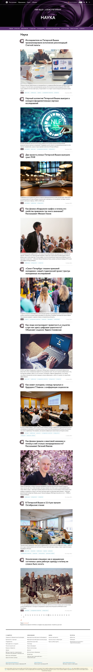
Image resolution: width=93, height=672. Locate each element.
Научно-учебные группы (54, 641)
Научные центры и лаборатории (55, 639)
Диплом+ (29, 650)
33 (32, 615)
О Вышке (34, 2)
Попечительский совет (10, 645)
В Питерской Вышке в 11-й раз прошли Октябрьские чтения (43, 503)
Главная (11, 28)
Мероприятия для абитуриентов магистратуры (37, 639)
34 (34, 615)
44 (57, 615)
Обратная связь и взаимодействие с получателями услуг (34, 657)
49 (68, 615)
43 (55, 615)
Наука (28, 2)
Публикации (72, 639)
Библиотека (72, 637)
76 (23, 617)
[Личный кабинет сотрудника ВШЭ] (87, 2)
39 (46, 615)
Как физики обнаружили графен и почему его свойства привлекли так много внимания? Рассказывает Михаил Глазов (45, 211)
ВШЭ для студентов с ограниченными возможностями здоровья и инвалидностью (15, 653)
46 (62, 615)
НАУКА (48, 17)
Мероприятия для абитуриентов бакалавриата (37, 637)
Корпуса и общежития (10, 648)
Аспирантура (30, 654)
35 (37, 615)
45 (59, 615)
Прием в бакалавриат (31, 645)
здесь (70, 668)
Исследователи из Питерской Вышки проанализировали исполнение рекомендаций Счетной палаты (46, 42)
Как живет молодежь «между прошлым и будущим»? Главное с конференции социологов (46, 386)
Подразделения (9, 641)
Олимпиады (29, 643)
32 (30, 615)
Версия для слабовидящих (11, 655)
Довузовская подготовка (32, 641)
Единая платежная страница (11, 657)
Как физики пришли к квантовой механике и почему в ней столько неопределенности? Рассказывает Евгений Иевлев (45, 443)
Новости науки (74, 28)
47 (64, 615)
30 (25, 615)
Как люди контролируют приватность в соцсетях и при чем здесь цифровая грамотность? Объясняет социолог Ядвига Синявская (47, 327)
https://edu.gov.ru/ (38, 662)
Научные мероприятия (53, 637)
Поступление (12, 2)
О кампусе (9, 635)
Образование (21, 2)
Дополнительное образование (33, 652)
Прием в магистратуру (32, 648)
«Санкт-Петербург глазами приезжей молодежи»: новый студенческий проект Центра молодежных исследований (47, 271)
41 (50, 615)
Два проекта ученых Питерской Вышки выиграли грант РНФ (47, 156)
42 (53, 615)
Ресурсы (72, 635)
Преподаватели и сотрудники (12, 643)
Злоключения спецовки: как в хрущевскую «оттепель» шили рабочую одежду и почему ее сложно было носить (46, 561)
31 (28, 615)
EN (81, 2)
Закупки (7, 650)
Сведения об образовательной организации (15, 637)
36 (39, 615)
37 (41, 615)
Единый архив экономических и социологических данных (76, 642)
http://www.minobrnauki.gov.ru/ (12, 662)
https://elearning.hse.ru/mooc (69, 662)
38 (43, 615)
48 (66, 615)
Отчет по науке (65, 28)
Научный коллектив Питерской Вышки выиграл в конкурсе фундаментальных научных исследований (47, 101)
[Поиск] (89, 2)
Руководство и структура (11, 639)
